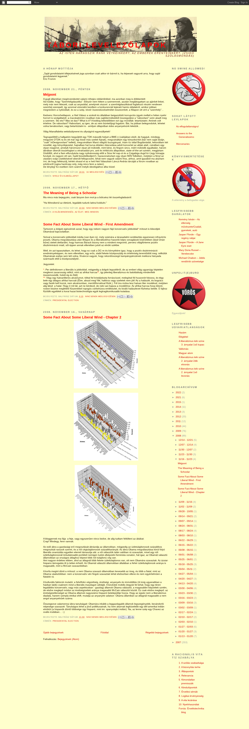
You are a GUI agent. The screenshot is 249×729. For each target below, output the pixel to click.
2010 (179, 426)
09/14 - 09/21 (186, 516)
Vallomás (183, 348)
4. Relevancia (186, 675)
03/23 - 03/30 (186, 593)
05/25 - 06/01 (186, 559)
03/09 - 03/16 (186, 602)
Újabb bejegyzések (53, 632)
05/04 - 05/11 (186, 569)
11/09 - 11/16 (186, 501)
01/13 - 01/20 (186, 636)
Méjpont (49, 94)
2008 (179, 435)
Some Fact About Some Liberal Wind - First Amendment (88, 224)
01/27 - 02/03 (186, 626)
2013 (179, 411)
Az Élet (79, 212)
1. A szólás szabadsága (191, 662)
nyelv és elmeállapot (66, 176)
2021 (179, 397)
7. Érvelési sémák (188, 691)
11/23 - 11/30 (186, 454)
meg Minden (92, 212)
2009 (179, 431)
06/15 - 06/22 (186, 545)
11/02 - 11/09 (186, 506)
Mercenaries (183, 144)
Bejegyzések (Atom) (68, 639)
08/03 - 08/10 (186, 535)
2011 (178, 421)
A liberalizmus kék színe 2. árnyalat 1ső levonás (191, 372)
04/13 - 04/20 (186, 583)
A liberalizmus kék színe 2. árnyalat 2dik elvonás (191, 361)
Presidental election (66, 300)
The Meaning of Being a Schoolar (70, 193)
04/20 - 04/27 (186, 578)
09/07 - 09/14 (186, 521)
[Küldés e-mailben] (107, 172)
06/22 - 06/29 (186, 540)
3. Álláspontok (186, 671)
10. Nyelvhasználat (189, 704)
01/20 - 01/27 (186, 631)
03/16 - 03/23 (186, 598)
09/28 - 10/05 (186, 511)
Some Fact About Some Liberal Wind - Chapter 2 (82, 317)
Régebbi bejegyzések (157, 632)
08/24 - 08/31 (186, 525)
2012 (179, 416)
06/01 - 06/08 (186, 554)
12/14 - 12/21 (186, 440)
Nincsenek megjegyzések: (102, 208)
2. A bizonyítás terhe (189, 667)
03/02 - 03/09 (186, 607)
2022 (179, 392)
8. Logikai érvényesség (191, 696)
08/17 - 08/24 (186, 530)
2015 (179, 402)
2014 (179, 406)
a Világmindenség (63, 212)
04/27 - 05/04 (186, 573)
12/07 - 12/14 (186, 444)
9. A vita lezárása (188, 700)
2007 (179, 642)
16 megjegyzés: (96, 172)
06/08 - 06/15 (186, 549)
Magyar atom (186, 353)
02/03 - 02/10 (186, 621)
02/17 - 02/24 (186, 612)
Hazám (182, 332)
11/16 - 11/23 (186, 459)
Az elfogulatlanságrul (187, 126)
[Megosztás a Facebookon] (116, 172)
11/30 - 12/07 (186, 449)
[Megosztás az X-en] (113, 172)
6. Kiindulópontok (188, 687)
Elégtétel (183, 336)
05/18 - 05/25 (186, 564)
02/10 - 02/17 (186, 617)
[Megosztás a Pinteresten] (120, 172)
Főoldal (105, 632)
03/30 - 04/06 (186, 588)
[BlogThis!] (110, 172)
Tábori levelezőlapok (107, 45)
